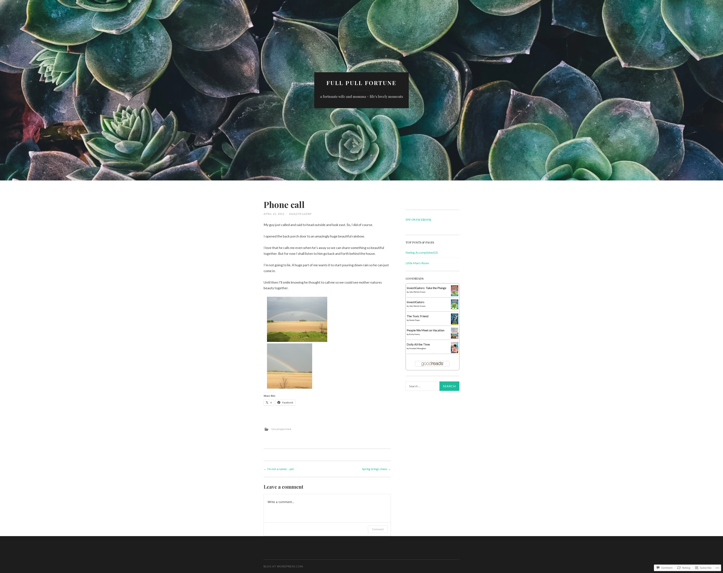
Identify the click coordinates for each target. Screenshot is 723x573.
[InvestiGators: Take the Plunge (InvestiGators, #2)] (454, 295)
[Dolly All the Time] (454, 352)
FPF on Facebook (418, 219)
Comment (378, 529)
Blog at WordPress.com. (284, 566)
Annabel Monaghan (417, 348)
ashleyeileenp (300, 213)
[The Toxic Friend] (454, 323)
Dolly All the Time (418, 344)
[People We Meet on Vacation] (454, 337)
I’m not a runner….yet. (279, 469)
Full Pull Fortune (361, 83)
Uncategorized (281, 428)
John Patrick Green (417, 292)
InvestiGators (415, 302)
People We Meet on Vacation (425, 330)
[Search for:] (432, 386)
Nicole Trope (414, 320)
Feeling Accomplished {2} (422, 252)
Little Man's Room (417, 263)
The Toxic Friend (417, 316)
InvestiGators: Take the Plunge (426, 288)
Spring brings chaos (376, 469)
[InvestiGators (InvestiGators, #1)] (454, 309)
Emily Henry (414, 334)
